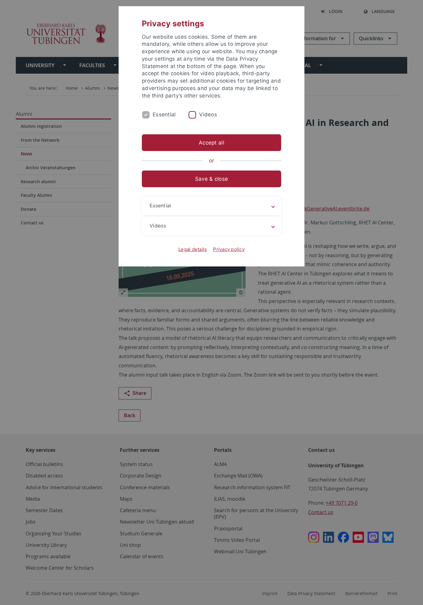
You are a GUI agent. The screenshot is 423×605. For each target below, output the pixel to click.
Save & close (211, 179)
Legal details (192, 249)
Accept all (211, 143)
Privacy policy (229, 249)
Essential (164, 114)
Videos (208, 114)
